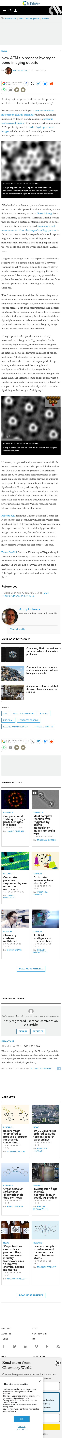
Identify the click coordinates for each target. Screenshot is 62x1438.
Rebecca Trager (40, 1149)
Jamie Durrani (16, 831)
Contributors (39, 1334)
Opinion (37, 874)
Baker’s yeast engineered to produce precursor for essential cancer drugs (15, 1136)
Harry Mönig (44, 213)
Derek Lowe (14, 950)
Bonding (44, 713)
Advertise (6, 1334)
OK (21, 1419)
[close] (60, 76)
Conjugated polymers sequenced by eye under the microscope (15, 883)
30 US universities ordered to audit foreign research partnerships (44, 1135)
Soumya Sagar (16, 1151)
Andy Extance (21, 71)
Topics (4, 1339)
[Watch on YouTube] (47, 1346)
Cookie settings (22, 1428)
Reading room (32, 18)
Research (8, 812)
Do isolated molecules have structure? (43, 880)
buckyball (8, 720)
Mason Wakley (16, 1279)
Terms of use (38, 1356)
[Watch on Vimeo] (36, 1346)
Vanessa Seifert (40, 893)
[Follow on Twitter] (14, 1346)
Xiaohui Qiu (8, 515)
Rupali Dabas (15, 1206)
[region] (21, 1407)
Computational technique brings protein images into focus (14, 821)
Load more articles (31, 969)
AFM (5, 713)
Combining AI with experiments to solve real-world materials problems (43, 651)
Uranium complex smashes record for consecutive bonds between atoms (44, 1252)
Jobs (21, 18)
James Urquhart (9, 896)
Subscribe (6, 1329)
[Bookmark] (23, 89)
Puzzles (45, 18)
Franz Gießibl (9, 552)
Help (3, 1356)
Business (38, 1185)
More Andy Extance (14, 638)
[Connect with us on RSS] (58, 1346)
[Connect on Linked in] (25, 1346)
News (4, 51)
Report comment (41, 1068)
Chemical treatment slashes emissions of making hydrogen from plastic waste (42, 670)
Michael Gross (46, 840)
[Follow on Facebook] (3, 1346)
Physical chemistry (43, 727)
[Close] (39, 1381)
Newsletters (10, 18)
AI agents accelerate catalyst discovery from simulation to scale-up (42, 689)
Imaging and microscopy (15, 727)
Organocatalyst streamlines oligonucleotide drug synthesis (13, 1193)
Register (38, 1031)
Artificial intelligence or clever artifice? (42, 938)
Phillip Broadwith (40, 951)
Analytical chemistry (23, 713)
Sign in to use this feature (47, 76)
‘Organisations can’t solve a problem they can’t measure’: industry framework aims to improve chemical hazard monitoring (13, 1258)
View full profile (17, 629)
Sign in (23, 1031)
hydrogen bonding (28, 720)
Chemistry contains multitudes (10, 938)
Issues (35, 1329)
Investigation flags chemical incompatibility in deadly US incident (45, 1193)
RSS (33, 1339)
